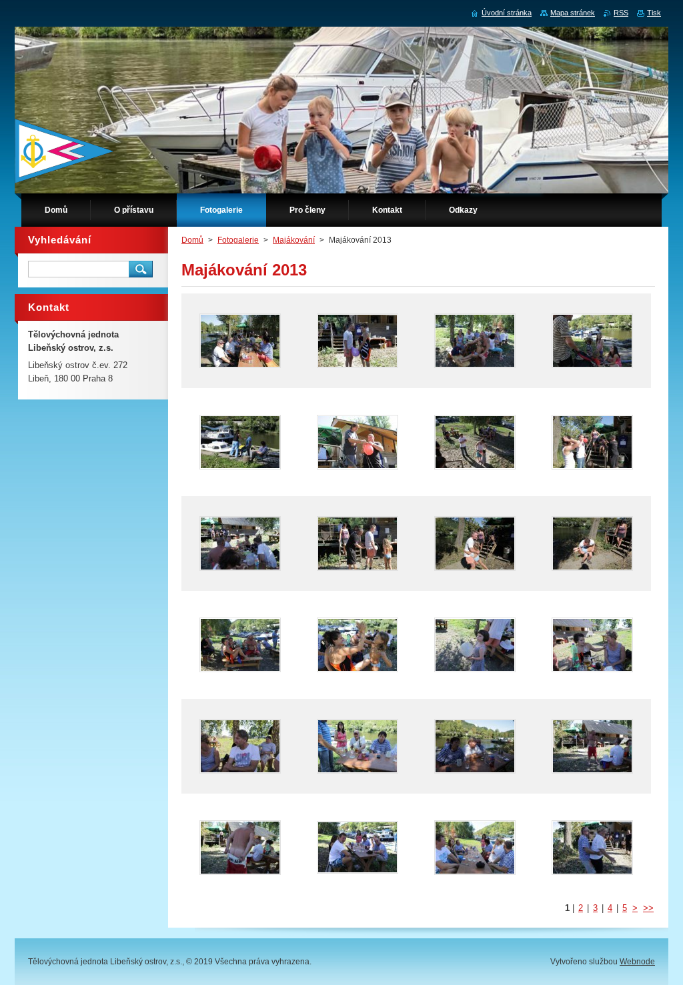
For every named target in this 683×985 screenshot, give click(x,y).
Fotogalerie (238, 240)
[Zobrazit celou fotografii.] (240, 340)
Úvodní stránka (507, 13)
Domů (192, 240)
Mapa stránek (572, 13)
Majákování (294, 240)
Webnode (637, 962)
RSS (621, 13)
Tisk (654, 13)
